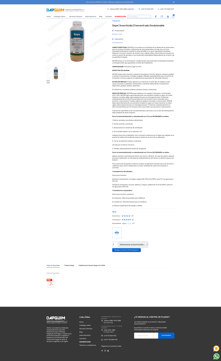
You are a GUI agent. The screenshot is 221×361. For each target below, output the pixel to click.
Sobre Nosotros (90, 16)
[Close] (173, 2)
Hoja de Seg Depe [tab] (53, 265)
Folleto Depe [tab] (69, 265)
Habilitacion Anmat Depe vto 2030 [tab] (92, 265)
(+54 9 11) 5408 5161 (167, 9)
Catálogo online (85, 325)
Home (49, 16)
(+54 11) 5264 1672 (147, 9)
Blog (100, 16)
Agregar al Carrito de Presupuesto (126, 250)
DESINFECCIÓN (120, 16)
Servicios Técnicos (75, 16)
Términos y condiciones (87, 345)
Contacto (108, 16)
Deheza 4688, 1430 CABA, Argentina (122, 9)
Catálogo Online (59, 16)
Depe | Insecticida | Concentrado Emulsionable (138, 25)
